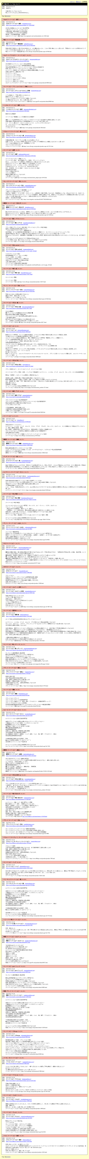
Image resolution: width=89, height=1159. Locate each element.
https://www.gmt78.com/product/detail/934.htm (17, 695)
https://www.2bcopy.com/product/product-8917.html (19, 308)
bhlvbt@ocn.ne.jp (29, 207)
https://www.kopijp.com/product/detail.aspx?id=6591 (19, 1118)
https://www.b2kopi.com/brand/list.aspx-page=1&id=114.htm (21, 499)
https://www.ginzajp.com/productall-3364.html (17, 111)
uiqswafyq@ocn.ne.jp (30, 591)
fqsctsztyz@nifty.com (35, 59)
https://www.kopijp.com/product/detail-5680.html (18, 331)
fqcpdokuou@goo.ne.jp (27, 498)
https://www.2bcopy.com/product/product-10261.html (19, 868)
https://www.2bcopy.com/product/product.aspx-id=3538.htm (21, 209)
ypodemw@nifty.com (28, 249)
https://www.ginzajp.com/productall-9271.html (17, 549)
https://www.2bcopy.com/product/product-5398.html (19, 572)
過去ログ (78, 1)
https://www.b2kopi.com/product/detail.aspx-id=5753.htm (20, 885)
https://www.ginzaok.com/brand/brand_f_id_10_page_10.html (21, 251)
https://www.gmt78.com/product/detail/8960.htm (18, 92)
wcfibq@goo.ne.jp (28, 44)
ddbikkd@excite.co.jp (28, 443)
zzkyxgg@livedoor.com (23, 330)
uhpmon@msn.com (29, 883)
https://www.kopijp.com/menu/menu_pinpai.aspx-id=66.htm (21, 155)
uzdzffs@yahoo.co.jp (29, 824)
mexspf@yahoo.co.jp (26, 272)
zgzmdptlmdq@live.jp (30, 779)
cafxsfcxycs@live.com (29, 995)
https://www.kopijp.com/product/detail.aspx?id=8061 (19, 529)
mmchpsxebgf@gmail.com (30, 648)
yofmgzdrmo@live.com (30, 527)
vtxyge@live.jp (26, 364)
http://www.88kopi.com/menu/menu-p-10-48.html (18, 799)
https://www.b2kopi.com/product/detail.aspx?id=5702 (19, 925)
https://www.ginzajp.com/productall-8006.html (17, 61)
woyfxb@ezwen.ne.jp (26, 1099)
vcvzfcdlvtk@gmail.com (27, 460)
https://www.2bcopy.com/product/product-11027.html (19, 274)
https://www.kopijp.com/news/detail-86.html (17, 224)
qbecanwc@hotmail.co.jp (30, 109)
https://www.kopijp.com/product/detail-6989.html (18, 972)
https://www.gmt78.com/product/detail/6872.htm (18, 942)
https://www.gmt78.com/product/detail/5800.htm (18, 1037)
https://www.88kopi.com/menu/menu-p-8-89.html (18, 421)
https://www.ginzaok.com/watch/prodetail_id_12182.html (20, 25)
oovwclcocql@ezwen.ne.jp (27, 1116)
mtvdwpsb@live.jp (26, 1079)
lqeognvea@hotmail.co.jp (25, 547)
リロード (72, 1)
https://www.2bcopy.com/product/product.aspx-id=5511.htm (21, 137)
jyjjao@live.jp (20, 420)
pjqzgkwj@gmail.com (29, 970)
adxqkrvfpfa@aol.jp (27, 395)
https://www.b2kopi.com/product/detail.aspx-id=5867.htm (20, 592)
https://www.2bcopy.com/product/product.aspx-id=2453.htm (21, 1080)
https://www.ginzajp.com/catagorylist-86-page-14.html (19, 650)
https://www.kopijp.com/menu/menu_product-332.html (19, 780)
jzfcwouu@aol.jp (24, 614)
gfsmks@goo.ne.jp (29, 672)
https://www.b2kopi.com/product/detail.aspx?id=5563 (19, 715)
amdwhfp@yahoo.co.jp (28, 1062)
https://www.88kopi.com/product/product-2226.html (19, 1141)
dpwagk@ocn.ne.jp (24, 866)
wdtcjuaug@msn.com (24, 154)
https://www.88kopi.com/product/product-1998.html (19, 1101)
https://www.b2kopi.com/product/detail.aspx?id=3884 (19, 826)
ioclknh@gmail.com (36, 90)
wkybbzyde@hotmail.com (31, 940)
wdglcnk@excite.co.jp (28, 754)
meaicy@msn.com (35, 841)
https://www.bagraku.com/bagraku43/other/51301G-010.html (21, 755)
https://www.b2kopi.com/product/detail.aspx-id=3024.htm (20, 291)
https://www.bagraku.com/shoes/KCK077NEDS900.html (20, 187)
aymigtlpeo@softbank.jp (29, 222)
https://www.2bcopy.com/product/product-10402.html (19, 445)
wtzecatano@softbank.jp (28, 306)
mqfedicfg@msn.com (29, 797)
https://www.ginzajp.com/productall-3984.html (17, 1063)
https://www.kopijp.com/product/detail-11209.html (18, 996)
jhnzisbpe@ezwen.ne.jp (31, 923)
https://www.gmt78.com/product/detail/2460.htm (18, 397)
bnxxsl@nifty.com (23, 571)
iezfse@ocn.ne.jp (27, 23)
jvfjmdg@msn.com (23, 693)
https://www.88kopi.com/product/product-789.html (18, 843)
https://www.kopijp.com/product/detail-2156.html (18, 462)
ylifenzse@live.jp (27, 1139)
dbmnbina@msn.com (30, 135)
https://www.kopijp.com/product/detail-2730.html (18, 673)
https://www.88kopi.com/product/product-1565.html (19, 616)
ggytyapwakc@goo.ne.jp (33, 476)
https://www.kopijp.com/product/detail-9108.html (18, 477)
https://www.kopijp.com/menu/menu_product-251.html (19, 366)
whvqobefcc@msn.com (26, 1035)
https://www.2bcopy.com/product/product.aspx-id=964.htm (20, 45)
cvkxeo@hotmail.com (29, 289)
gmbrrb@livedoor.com (30, 185)
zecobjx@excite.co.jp (30, 714)
